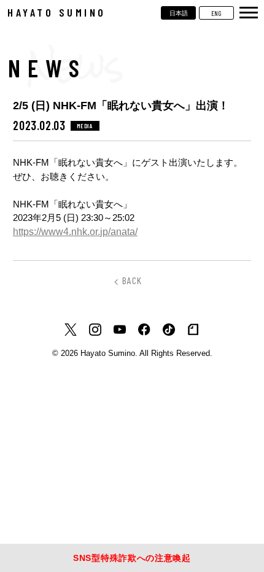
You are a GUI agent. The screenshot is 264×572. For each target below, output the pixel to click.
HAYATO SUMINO (56, 12)
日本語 (178, 13)
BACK (131, 280)
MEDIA (85, 125)
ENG (216, 13)
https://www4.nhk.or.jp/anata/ (75, 231)
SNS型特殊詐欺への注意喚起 (132, 558)
